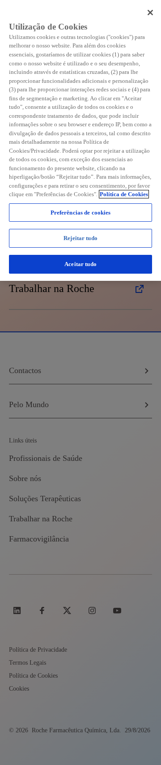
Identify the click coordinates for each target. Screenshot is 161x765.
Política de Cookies (124, 194)
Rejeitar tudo (80, 238)
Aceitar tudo (80, 264)
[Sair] (150, 12)
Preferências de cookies (81, 212)
